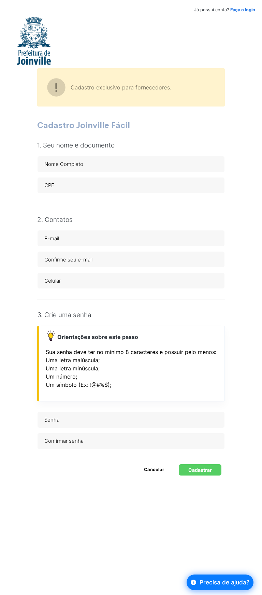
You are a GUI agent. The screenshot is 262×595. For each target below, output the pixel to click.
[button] (132, 337)
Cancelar (154, 469)
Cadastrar (200, 470)
